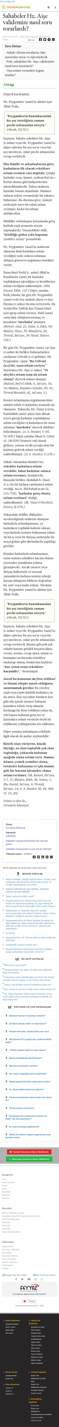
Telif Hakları (7, 1265)
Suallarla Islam (36, 1333)
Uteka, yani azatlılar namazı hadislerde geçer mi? (27, 984)
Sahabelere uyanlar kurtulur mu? (21, 944)
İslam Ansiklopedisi (11, 1232)
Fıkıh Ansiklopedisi (10, 1219)
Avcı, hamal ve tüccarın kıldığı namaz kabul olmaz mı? (30, 989)
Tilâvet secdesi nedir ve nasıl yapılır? (27, 1050)
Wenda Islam (35, 1351)
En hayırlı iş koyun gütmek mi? (24, 1126)
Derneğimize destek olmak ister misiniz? (29, 1294)
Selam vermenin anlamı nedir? (20, 896)
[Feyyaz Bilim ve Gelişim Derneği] (29, 1288)
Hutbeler (6, 1225)
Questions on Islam (37, 1327)
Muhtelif (6, 1195)
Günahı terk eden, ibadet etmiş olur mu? (29, 1031)
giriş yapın (26, 868)
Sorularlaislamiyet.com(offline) (41, 1414)
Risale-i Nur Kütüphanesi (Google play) (38, 1378)
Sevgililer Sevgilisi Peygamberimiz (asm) (21, 1216)
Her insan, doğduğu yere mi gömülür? (28, 1073)
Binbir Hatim (10, 1330)
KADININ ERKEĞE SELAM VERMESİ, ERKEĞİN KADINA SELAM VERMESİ (27, 890)
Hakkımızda (7, 1246)
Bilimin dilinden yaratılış (13, 1213)
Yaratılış (5, 1198)
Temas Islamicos (37, 1354)
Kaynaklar (7, 1252)
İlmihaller (6, 1228)
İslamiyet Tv (10, 1394)
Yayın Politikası (9, 1259)
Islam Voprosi (35, 1330)
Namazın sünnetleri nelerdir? (23, 1066)
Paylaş (32, 40)
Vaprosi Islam (35, 1342)
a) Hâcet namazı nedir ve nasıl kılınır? (27, 1023)
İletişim (5, 1268)
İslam (4, 1188)
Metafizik (6, 1192)
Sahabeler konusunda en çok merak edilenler (29, 849)
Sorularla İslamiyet (15, 827)
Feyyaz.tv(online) (37, 1417)
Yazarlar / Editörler (11, 1249)
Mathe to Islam (36, 1360)
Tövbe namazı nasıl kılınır (22, 1108)
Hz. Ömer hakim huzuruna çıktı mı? (26, 1089)
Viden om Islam (36, 1345)
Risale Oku (9, 1378)
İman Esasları (8, 1182)
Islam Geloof (35, 1348)
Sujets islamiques (37, 1363)
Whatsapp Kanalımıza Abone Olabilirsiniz (30, 1159)
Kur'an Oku (35, 1405)
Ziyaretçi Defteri (9, 1256)
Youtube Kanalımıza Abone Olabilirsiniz (31, 1152)
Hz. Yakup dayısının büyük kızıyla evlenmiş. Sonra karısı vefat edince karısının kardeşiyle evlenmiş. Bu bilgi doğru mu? (27, 997)
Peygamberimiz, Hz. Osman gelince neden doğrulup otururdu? (31, 938)
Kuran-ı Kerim (10, 1327)
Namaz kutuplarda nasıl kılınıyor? (26, 1058)
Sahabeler (11, 836)
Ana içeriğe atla (7, 1)
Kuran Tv (9, 1391)
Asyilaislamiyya (36, 1339)
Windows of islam (37, 1357)
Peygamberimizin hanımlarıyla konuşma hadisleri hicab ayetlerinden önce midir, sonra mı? (29, 950)
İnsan (4, 1185)
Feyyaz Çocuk (36, 1393)
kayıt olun (42, 868)
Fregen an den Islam (38, 1336)
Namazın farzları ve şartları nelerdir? (27, 1015)
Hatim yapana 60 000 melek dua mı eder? (30, 1081)
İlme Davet (9, 1333)
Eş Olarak (10, 933)
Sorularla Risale (11, 1375)
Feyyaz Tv (9, 1388)
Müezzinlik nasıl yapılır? (15, 965)
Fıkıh (4, 1179)
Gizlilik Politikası (9, 1262)
